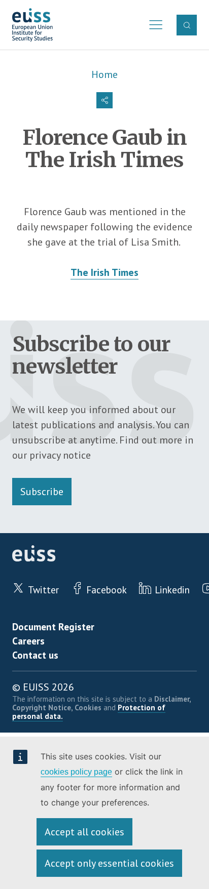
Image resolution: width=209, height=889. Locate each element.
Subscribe (41, 491)
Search (187, 25)
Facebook (106, 589)
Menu (153, 25)
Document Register (53, 626)
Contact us (35, 655)
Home (104, 74)
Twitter (43, 589)
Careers (28, 640)
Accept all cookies (84, 831)
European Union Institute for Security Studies (32, 25)
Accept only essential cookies (109, 863)
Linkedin (172, 589)
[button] (104, 100)
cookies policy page (76, 771)
